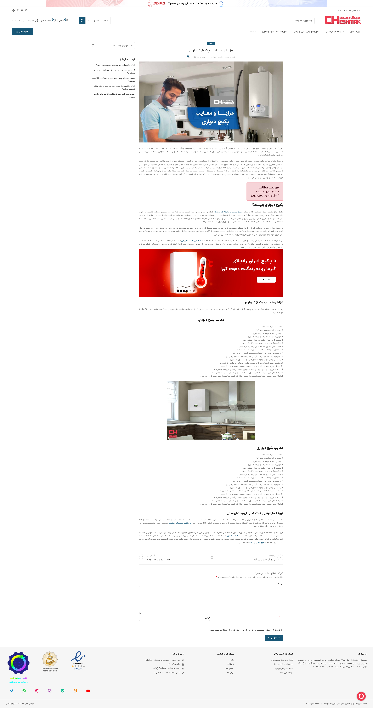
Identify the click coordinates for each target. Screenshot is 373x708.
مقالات (211, 44)
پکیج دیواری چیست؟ (266, 191)
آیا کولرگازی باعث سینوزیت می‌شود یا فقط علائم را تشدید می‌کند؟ (113, 87)
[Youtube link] (22, 10)
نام (281, 617)
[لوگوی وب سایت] (343, 20)
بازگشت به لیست (211, 557)
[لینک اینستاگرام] (26, 10)
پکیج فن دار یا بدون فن (191, 240)
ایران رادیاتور (232, 535)
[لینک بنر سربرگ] (186, 3)
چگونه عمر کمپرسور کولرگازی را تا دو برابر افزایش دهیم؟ (114, 95)
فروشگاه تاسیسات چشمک (180, 523)
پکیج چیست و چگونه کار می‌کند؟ (228, 212)
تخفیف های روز (22, 31)
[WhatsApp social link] (18, 10)
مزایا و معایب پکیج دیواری (264, 195)
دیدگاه (279, 583)
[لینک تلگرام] (14, 10)
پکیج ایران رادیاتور (257, 542)
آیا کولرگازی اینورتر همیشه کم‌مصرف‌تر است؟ (115, 65)
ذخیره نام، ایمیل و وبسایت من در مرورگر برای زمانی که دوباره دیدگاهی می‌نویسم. (245, 630)
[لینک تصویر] (78, 660)
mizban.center (217, 57)
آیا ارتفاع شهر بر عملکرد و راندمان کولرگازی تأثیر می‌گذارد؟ (114, 72)
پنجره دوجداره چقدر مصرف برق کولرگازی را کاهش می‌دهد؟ (113, 80)
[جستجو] (82, 20)
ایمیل (206, 617)
